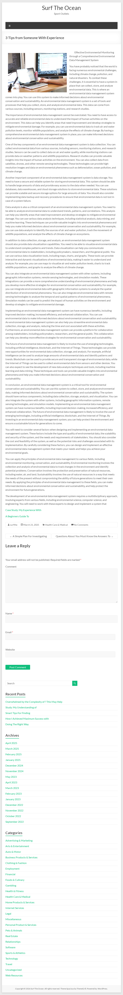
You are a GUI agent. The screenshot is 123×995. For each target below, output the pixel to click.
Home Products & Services (19, 902)
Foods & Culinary (14, 879)
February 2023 (13, 793)
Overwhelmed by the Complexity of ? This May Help (33, 701)
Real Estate (11, 936)
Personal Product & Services (20, 924)
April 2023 (11, 782)
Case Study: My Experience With (23, 509)
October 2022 (13, 816)
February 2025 (13, 754)
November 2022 (14, 810)
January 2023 (12, 799)
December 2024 (14, 765)
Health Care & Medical (56, 524)
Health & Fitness (14, 891)
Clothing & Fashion (16, 862)
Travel (8, 964)
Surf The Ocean (61, 7)
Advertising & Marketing (19, 840)
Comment (10, 566)
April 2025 (11, 742)
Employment (12, 868)
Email (9, 632)
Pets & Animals (13, 930)
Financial (10, 874)
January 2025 (12, 759)
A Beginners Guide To (17, 516)
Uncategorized (13, 969)
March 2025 (12, 748)
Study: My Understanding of (21, 707)
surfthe (13, 524)
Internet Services (14, 907)
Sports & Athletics (15, 952)
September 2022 (14, 821)
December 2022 (14, 804)
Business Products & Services (21, 857)
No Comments (81, 524)
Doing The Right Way (17, 724)
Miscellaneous (13, 919)
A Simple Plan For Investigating (28, 536)
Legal (8, 913)
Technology (11, 958)
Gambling (10, 885)
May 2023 (11, 776)
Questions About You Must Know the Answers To (84, 536)
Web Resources (14, 975)
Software (10, 947)
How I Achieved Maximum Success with (27, 718)
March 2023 (12, 787)
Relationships (12, 941)
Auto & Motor (13, 851)
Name (9, 613)
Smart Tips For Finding (17, 712)
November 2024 (14, 771)
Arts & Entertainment (17, 846)
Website (10, 649)
